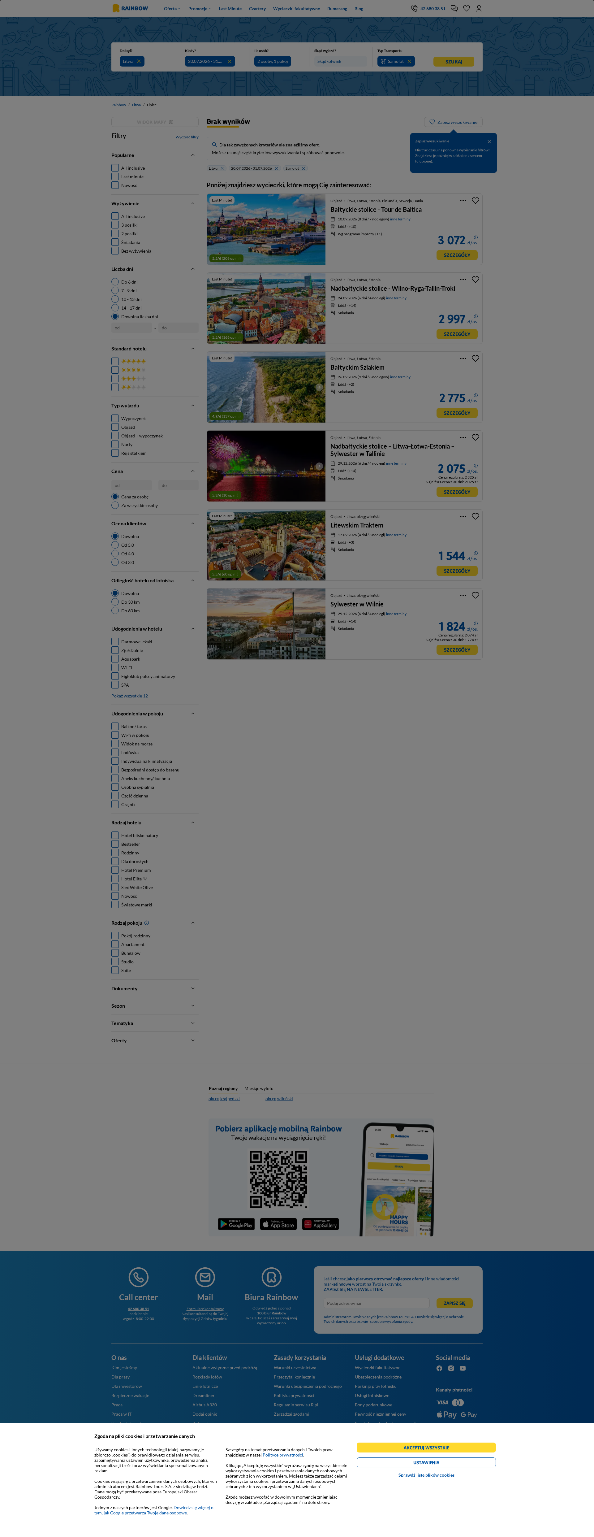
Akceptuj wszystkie (429, 1448)
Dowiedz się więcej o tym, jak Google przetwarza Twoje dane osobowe (153, 1510)
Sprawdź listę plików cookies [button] (426, 1475)
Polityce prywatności (283, 1454)
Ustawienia (437, 1463)
